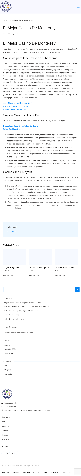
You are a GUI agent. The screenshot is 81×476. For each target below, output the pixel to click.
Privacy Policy (66, 472)
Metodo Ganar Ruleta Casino (15, 109)
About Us (5, 426)
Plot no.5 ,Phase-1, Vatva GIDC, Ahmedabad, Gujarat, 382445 (27, 410)
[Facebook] (17, 453)
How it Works (7, 439)
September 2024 (9, 349)
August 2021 (8, 353)
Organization (8, 374)
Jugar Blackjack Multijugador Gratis (17, 103)
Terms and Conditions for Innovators (45, 472)
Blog (5, 366)
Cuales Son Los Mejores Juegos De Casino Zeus (20, 311)
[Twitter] (13, 453)
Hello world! (12, 227)
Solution (4, 435)
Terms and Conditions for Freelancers (15, 472)
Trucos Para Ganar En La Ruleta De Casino (20, 126)
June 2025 (7, 345)
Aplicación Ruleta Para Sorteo (15, 106)
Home (3, 422)
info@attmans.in (10, 403)
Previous (13, 232)
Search (77, 289)
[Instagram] (8, 453)
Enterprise (7, 370)
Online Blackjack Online (13, 129)
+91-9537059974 (10, 407)
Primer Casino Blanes (11, 315)
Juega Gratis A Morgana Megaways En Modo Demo (22, 303)
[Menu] (78, 6)
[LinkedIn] (3, 453)
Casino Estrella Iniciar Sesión (13, 319)
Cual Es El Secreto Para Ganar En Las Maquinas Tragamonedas (26, 307)
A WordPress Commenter (12, 333)
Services (4, 431)
